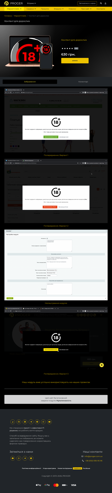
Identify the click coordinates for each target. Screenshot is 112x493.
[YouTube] (49, 422)
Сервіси (30, 9)
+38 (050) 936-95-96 (93, 461)
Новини (72, 9)
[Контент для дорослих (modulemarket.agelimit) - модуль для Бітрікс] (56, 119)
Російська (86, 468)
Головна (8, 16)
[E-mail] (12, 458)
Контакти (101, 9)
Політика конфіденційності (31, 468)
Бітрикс (30, 3)
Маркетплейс (13, 9)
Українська (77, 468)
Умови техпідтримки (65, 468)
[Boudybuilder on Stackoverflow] (12, 422)
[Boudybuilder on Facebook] (37, 422)
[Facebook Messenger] (31, 458)
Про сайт (85, 9)
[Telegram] (31, 422)
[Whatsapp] (19, 458)
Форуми (57, 9)
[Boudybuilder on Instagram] (43, 422)
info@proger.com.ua (93, 456)
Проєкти (45, 9)
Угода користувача (49, 468)
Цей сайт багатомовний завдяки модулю (56, 399)
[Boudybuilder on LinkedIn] (25, 422)
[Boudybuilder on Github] (19, 422)
